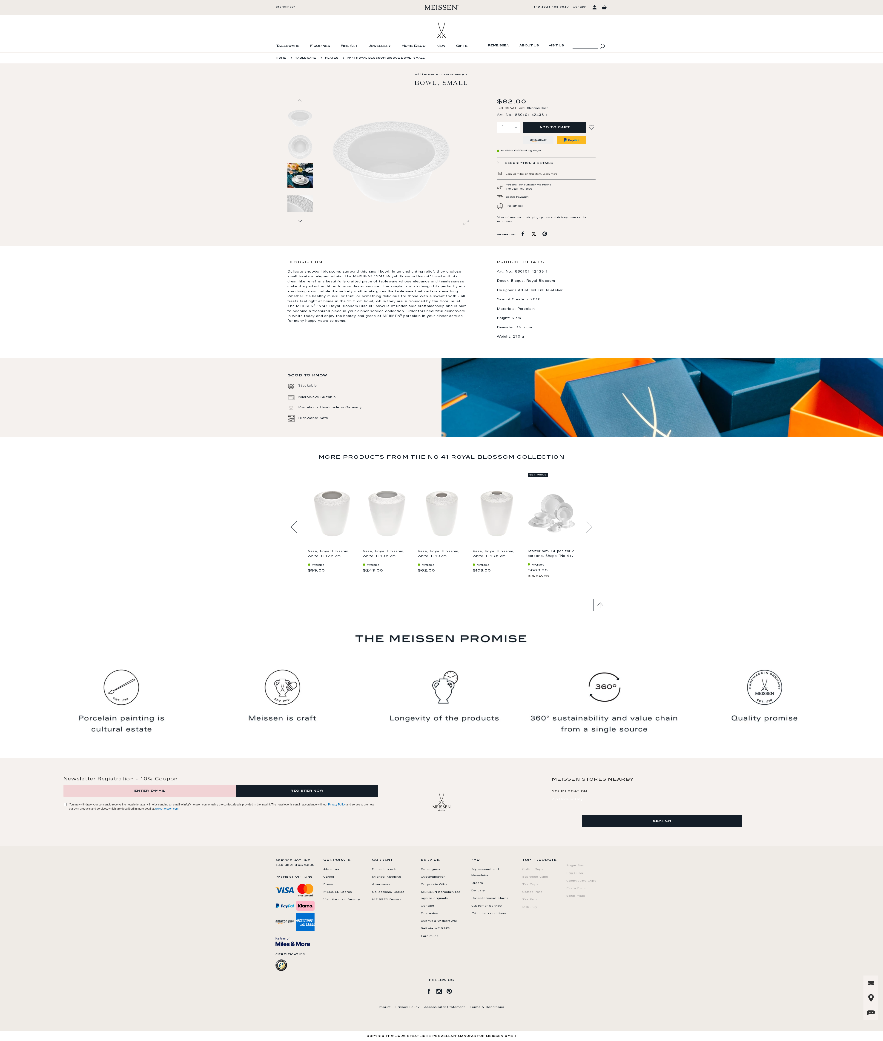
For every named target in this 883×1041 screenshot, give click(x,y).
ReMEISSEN (498, 45)
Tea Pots (530, 899)
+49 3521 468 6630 (551, 7)
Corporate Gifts (434, 884)
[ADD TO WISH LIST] (592, 127)
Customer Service (486, 905)
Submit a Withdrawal (439, 921)
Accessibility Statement (444, 1007)
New (440, 46)
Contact (580, 7)
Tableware (287, 46)
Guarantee (429, 913)
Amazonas (381, 884)
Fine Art (349, 46)
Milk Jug (529, 907)
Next (589, 527)
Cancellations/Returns (490, 898)
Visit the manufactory (341, 899)
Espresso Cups (535, 877)
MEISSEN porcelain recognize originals (441, 895)
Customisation (433, 877)
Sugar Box (575, 865)
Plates (331, 58)
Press (328, 884)
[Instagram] (441, 990)
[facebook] (431, 990)
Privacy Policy (337, 804)
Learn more (550, 174)
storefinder (285, 7)
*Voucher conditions (488, 913)
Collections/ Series (388, 892)
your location (569, 791)
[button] (300, 146)
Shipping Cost (537, 108)
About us (529, 45)
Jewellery (379, 46)
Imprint (385, 1007)
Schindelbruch (384, 869)
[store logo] (442, 7)
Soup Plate (575, 896)
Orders (477, 883)
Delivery (478, 890)
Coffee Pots (532, 892)
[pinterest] (452, 990)
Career (329, 877)
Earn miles (430, 936)
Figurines (320, 46)
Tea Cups (530, 884)
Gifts (461, 46)
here (509, 222)
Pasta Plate (576, 888)
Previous (294, 527)
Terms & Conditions (487, 1007)
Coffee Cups (533, 869)
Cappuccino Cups (581, 880)
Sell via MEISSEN (435, 928)
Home (281, 58)
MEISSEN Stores (337, 892)
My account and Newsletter (485, 872)
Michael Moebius (386, 877)
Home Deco (413, 46)
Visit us (556, 45)
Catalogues (430, 869)
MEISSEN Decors (386, 899)
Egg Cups (574, 873)
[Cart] (604, 8)
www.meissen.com (166, 808)
